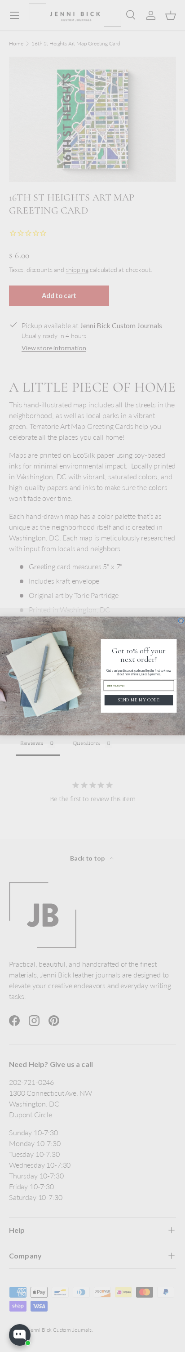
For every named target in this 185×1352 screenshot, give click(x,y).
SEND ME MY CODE (138, 700)
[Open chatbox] (20, 1335)
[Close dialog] (181, 621)
